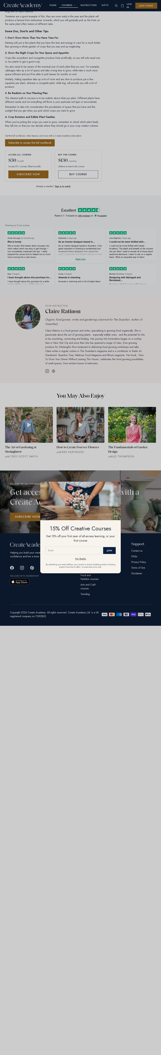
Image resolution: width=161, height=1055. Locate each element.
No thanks (80, 559)
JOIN (109, 550)
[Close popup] (116, 487)
